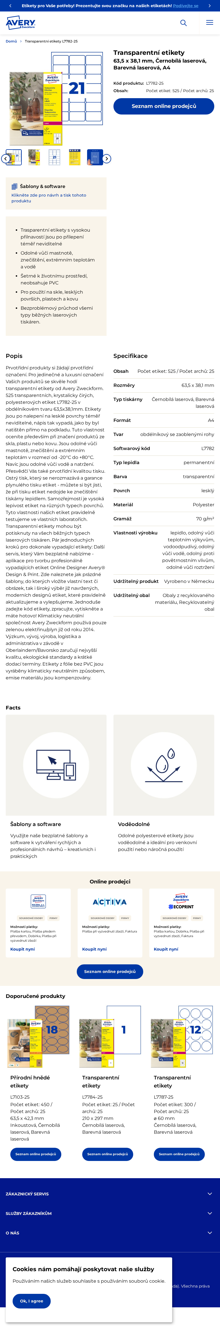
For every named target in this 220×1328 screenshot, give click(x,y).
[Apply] (183, 23)
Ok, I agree (31, 1301)
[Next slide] (106, 158)
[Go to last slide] (5, 158)
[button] (14, 157)
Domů (11, 41)
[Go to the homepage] (21, 23)
